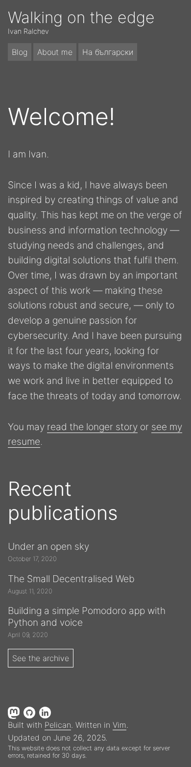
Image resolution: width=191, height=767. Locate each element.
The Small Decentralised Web (71, 579)
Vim (119, 725)
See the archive (40, 658)
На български (107, 52)
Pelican (58, 725)
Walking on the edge (81, 17)
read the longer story (92, 427)
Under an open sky (48, 546)
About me (54, 52)
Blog (19, 52)
